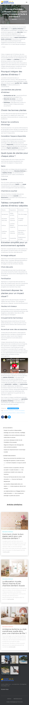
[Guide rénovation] (8, 2)
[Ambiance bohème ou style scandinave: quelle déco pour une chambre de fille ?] (14, 615)
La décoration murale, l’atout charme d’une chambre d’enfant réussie (13, 583)
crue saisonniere (15, 684)
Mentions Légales (18, 698)
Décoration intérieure (13, 408)
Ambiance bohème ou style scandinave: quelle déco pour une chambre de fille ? (14, 631)
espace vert (4, 412)
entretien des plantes (20, 410)
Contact (9, 698)
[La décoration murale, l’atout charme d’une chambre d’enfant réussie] (14, 568)
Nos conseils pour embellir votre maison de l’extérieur (13, 472)
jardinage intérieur (11, 412)
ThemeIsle (20, 701)
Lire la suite (6, 552)
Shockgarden (23, 684)
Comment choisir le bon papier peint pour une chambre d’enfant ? (13, 536)
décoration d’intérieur (9, 410)
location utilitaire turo (6, 684)
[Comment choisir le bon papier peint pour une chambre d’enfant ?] (14, 520)
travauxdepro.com (5, 685)
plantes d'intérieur (21, 412)
